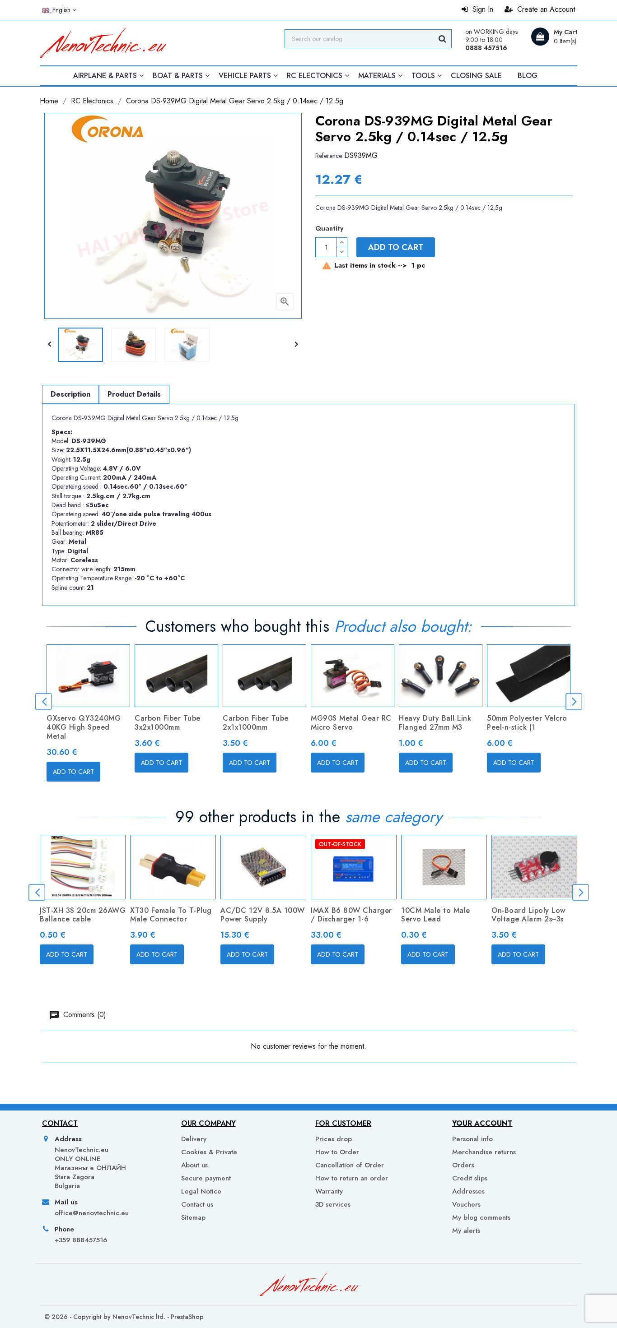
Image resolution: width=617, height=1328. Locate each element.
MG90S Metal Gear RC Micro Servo (351, 722)
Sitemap (193, 1217)
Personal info (472, 1138)
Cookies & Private (209, 1152)
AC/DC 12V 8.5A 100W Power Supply (262, 915)
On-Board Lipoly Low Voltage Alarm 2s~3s (528, 915)
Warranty (329, 1191)
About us (194, 1165)
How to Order (337, 1152)
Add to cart (395, 247)
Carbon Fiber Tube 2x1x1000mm (256, 722)
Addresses (468, 1191)
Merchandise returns (484, 1152)
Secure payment (206, 1178)
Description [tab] (70, 394)
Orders (463, 1165)
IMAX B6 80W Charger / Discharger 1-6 (351, 915)
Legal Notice (201, 1191)
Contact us (197, 1204)
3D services (333, 1204)
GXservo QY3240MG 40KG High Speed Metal (84, 727)
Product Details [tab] (134, 394)
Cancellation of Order (349, 1165)
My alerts (466, 1230)
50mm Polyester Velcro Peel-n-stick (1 (527, 722)
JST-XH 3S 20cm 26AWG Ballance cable (83, 915)
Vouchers (466, 1204)
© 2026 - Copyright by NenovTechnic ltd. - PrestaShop (124, 1316)
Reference (328, 155)
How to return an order (351, 1178)
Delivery (193, 1138)
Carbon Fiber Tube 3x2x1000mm (168, 722)
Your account (482, 1123)
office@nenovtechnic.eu (92, 1212)
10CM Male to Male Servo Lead (435, 915)
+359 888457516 (81, 1240)
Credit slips (469, 1178)
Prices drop (333, 1138)
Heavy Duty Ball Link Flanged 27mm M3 (435, 722)
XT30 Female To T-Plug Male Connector (171, 915)
